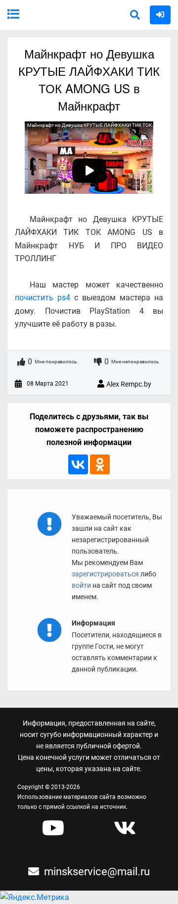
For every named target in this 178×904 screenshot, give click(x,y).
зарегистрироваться (106, 574)
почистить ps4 (42, 297)
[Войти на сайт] (160, 14)
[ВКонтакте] (78, 464)
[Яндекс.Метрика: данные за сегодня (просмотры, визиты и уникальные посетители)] (34, 897)
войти (81, 585)
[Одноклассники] (100, 464)
